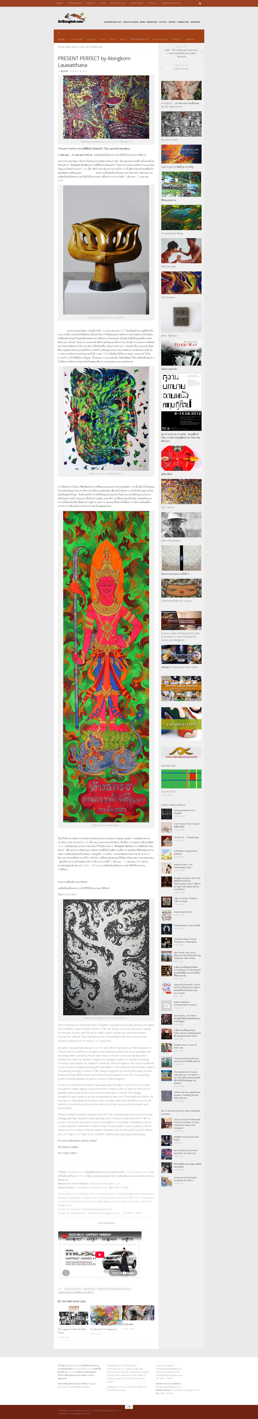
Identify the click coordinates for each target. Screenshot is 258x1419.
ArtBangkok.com (67, 1193)
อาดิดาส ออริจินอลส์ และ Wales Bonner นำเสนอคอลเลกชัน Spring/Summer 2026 (187, 1033)
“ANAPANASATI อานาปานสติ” (187, 925)
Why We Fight (168, 266)
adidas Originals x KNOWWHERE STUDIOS (185, 1003)
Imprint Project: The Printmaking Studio (183, 866)
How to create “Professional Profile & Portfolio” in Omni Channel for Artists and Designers (180, 637)
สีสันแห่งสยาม (168, 200)
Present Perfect (89, 1289)
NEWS (103, 3)
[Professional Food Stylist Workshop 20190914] (166, 1181)
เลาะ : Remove (169, 335)
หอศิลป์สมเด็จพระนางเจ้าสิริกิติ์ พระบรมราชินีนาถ (76, 1292)
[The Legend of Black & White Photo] (74, 1315)
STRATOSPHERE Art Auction (176, 600)
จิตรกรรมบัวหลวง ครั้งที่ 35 (175, 573)
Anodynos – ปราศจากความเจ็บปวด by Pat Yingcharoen (180, 105)
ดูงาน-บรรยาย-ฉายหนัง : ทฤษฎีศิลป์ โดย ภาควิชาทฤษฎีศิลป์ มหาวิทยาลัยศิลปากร (180, 437)
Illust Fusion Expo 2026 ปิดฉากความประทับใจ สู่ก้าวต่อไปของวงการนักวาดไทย (187, 955)
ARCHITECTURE (160, 39)
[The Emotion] (181, 282)
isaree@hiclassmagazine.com (92, 1187)
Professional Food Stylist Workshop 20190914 (185, 1179)
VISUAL (61, 39)
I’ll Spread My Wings (172, 233)
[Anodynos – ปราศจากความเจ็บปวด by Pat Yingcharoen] (181, 90)
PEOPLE (91, 3)
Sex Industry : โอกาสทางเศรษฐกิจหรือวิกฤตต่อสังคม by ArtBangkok (187, 1018)
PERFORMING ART (139, 39)
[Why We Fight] (181, 250)
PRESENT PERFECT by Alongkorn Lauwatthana (114, 1289)
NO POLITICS (168, 791)
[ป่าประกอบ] (138, 1312)
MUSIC (123, 39)
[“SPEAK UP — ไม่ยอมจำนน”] (166, 841)
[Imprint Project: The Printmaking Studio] (166, 868)
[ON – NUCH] (181, 491)
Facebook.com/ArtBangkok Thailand (74, 1386)
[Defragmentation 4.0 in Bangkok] (166, 814)
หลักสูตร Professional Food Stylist (179, 667)
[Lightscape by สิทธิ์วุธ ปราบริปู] (181, 154)
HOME (58, 3)
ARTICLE (152, 3)
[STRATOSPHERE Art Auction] (181, 588)
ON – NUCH (167, 507)
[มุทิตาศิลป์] (181, 458)
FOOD (103, 39)
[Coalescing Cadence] (166, 915)
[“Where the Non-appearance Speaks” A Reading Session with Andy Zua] (166, 1096)
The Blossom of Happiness (103, 1329)
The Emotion (168, 297)
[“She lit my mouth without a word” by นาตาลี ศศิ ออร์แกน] (166, 1062)
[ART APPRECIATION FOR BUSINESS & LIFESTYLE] (166, 1154)
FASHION (91, 39)
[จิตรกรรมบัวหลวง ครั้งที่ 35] (181, 558)
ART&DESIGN (74, 3)
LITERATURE (76, 39)
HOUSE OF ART (117, 3)
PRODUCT (177, 39)
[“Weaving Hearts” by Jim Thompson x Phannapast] (166, 942)
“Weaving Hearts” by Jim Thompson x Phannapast (185, 940)
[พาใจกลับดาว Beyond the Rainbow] (166, 854)
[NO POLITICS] (181, 778)
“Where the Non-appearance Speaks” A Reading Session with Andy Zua (187, 1095)
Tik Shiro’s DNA (169, 139)
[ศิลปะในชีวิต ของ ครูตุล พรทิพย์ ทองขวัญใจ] (166, 1167)
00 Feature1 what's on (71, 46)
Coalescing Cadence (183, 911)
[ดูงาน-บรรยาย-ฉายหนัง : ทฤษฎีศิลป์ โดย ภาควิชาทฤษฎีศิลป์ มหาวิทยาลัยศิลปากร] (181, 402)
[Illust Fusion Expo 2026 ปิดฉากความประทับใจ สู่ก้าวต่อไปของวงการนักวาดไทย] (166, 956)
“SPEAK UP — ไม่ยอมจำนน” (186, 837)
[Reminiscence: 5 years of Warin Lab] (166, 1048)
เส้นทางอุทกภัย (169, 368)
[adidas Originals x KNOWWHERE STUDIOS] (166, 1005)
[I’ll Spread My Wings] (181, 217)
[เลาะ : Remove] (181, 317)
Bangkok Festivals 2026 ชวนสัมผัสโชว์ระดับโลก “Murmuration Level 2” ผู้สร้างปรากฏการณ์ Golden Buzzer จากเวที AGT (187, 884)
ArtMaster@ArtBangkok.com (104, 1183)
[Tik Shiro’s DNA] (181, 124)
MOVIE (112, 39)
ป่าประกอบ (127, 1324)
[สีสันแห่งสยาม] (181, 184)
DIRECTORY (136, 3)
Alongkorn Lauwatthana (72, 1289)
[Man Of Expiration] (181, 524)
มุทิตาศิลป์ (166, 474)
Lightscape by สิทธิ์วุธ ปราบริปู (177, 166)
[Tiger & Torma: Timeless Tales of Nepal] (166, 902)
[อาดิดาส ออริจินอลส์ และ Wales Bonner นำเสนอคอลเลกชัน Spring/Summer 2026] (166, 1034)
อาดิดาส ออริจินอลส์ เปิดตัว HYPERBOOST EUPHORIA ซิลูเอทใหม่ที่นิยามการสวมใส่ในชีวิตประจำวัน (187, 971)
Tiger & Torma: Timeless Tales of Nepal (185, 899)
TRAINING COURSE (171, 3)
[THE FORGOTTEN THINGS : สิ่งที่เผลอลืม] (166, 827)
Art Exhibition (94, 46)
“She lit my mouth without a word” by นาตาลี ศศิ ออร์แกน (187, 1060)
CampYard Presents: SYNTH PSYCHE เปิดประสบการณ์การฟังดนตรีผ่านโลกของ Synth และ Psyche (187, 988)
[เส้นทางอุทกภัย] (181, 353)
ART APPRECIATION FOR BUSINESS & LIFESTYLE (186, 1152)
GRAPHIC (190, 39)
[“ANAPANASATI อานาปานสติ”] (166, 929)
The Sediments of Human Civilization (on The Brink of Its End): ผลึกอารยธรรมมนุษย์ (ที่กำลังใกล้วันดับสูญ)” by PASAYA (187, 1078)
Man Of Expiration (171, 540)
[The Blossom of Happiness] (106, 1315)
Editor (64, 71)
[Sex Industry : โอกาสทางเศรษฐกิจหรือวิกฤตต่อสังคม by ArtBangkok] (166, 1019)
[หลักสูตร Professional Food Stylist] (181, 654)
